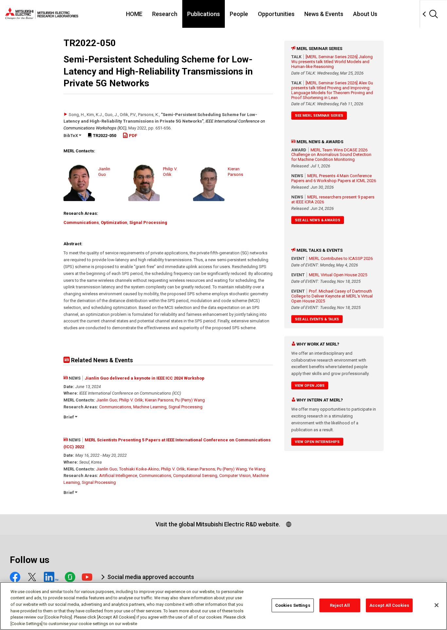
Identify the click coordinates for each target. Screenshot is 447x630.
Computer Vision (235, 475)
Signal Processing (148, 222)
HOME (134, 13)
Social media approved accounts (150, 576)
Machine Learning (150, 406)
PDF (132, 135)
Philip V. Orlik (131, 400)
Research (164, 13)
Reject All (340, 605)
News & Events (323, 13)
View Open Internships (317, 442)
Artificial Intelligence (118, 475)
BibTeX (71, 135)
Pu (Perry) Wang (190, 400)
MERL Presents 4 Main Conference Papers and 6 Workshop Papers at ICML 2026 (333, 178)
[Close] (436, 605)
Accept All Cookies (389, 605)
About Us (365, 13)
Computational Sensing (195, 475)
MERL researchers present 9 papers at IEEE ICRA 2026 (332, 199)
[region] (223, 606)
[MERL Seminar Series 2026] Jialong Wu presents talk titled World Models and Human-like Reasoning (332, 61)
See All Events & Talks (317, 319)
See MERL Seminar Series (319, 115)
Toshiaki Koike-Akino (139, 469)
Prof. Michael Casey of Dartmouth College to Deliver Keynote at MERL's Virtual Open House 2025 (332, 296)
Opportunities (276, 13)
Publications (203, 13)
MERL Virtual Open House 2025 (338, 274)
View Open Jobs (310, 385)
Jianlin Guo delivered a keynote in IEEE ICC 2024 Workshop (145, 378)
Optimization (114, 222)
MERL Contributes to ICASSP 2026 (341, 258)
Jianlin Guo (106, 400)
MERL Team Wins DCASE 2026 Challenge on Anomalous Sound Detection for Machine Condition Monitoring (331, 154)
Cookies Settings (292, 605)
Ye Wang (257, 469)
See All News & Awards (317, 220)
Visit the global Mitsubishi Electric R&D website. (217, 524)
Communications (81, 222)
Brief (69, 417)
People (239, 13)
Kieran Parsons (159, 400)
